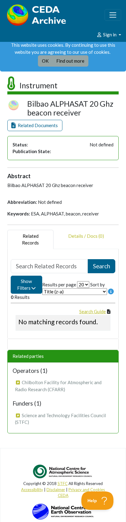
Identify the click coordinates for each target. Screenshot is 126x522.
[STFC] (63, 511)
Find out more (70, 61)
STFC (62, 483)
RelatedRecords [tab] (30, 239)
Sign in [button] (109, 34)
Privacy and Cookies (87, 489)
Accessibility (32, 489)
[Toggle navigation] (113, 15)
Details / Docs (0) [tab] (86, 236)
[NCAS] (63, 471)
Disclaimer (55, 489)
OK (45, 61)
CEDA (63, 495)
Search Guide (92, 311)
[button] (34, 125)
